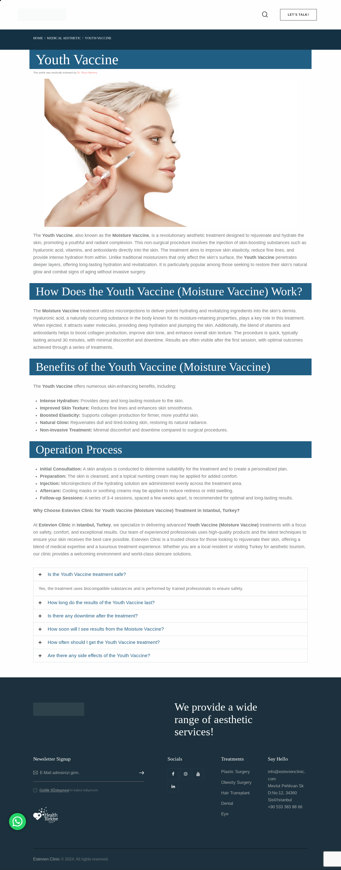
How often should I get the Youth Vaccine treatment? (104, 642)
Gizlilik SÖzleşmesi (54, 790)
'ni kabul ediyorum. (69, 790)
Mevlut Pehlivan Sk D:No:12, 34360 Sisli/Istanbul (286, 793)
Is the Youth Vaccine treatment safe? (87, 574)
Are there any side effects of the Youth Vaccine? (99, 655)
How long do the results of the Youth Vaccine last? (101, 602)
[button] (170, 574)
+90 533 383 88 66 (285, 807)
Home (38, 38)
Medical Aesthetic (64, 38)
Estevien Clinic (46, 859)
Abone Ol (140, 773)
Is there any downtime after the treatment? (93, 615)
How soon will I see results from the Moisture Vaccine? (106, 629)
